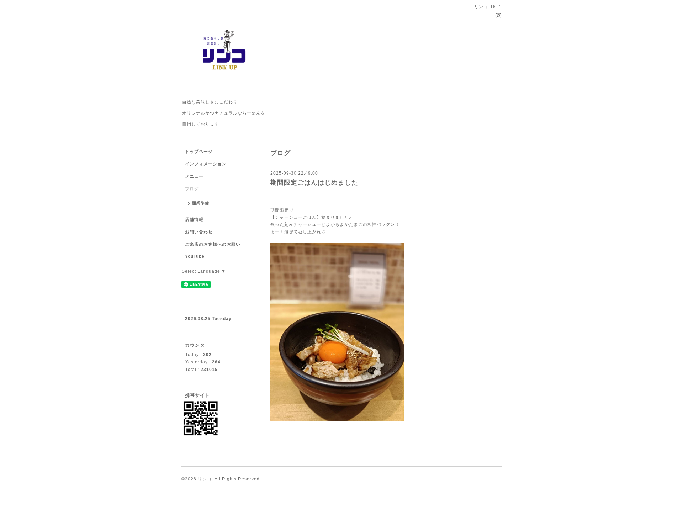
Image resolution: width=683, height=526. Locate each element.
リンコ (205, 479)
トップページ (199, 151)
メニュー (194, 176)
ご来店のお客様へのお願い (212, 244)
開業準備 (200, 203)
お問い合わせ (199, 231)
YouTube (195, 256)
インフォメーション (206, 163)
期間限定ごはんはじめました (314, 182)
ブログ (192, 188)
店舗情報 (194, 219)
